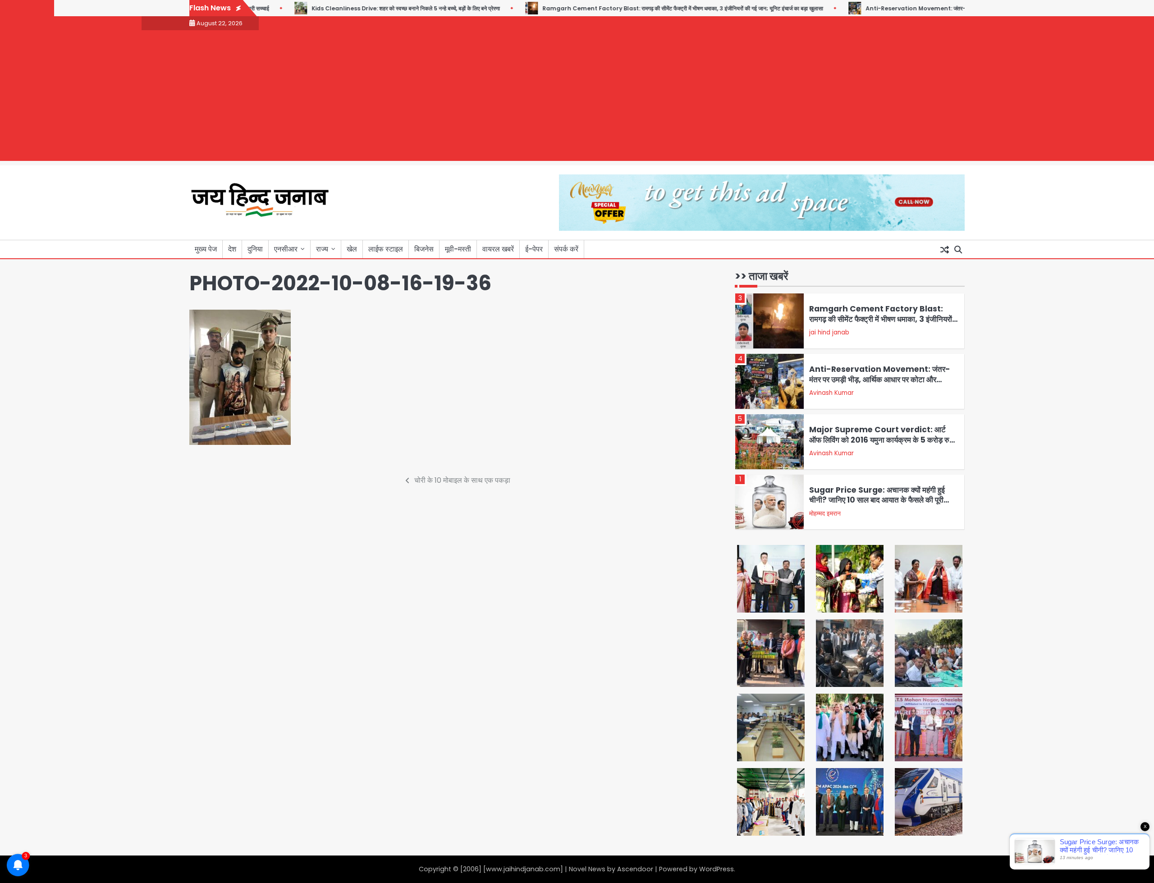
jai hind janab (829, 332)
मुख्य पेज (206, 249)
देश (232, 249)
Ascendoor (635, 869)
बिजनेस (424, 249)
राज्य (322, 249)
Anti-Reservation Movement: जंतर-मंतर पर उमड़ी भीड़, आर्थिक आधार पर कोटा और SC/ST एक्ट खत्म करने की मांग (879, 379)
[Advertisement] (577, 98)
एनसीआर (286, 249)
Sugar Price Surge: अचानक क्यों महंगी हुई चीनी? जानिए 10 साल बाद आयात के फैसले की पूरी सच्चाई (877, 500)
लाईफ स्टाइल (385, 249)
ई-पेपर (534, 249)
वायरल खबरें (498, 249)
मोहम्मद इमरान (825, 513)
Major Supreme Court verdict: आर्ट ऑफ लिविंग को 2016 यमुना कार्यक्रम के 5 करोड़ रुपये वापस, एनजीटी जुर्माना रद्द (883, 439)
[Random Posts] (944, 249)
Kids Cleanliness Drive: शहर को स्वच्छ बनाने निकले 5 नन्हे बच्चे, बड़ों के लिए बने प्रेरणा (380, 8)
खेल (352, 249)
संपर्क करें (566, 249)
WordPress (716, 869)
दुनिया (255, 249)
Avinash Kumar (831, 393)
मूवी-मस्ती (458, 249)
